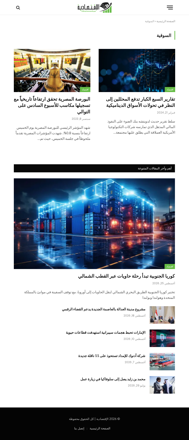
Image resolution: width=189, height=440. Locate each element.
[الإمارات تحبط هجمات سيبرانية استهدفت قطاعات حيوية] (162, 338)
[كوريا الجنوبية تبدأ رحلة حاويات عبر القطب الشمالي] (94, 223)
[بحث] (18, 7)
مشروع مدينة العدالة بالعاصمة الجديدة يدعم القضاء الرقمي (103, 309)
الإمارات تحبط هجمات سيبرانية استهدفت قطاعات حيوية (105, 332)
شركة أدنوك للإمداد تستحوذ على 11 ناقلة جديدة (111, 355)
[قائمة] (170, 7)
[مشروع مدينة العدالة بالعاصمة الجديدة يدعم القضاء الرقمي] (162, 315)
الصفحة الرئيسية (166, 21)
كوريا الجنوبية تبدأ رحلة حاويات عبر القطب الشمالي (126, 275)
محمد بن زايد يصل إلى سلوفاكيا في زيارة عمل (112, 379)
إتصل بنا (79, 428)
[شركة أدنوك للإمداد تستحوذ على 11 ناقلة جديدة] (162, 361)
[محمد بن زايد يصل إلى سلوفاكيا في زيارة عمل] (162, 385)
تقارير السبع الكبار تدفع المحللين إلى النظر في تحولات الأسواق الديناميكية (140, 102)
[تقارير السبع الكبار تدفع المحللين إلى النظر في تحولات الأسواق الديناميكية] (137, 70)
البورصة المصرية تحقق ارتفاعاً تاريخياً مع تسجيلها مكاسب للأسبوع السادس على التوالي (52, 105)
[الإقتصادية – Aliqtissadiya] (94, 7)
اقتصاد (170, 89)
